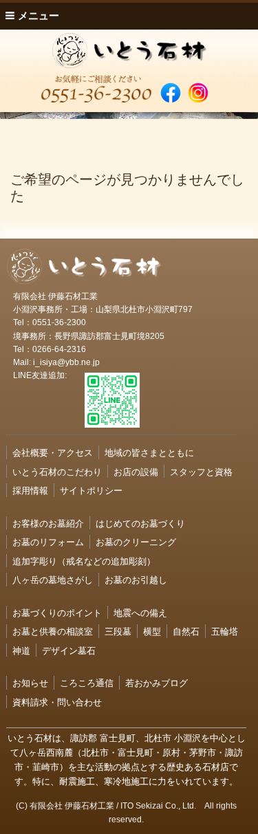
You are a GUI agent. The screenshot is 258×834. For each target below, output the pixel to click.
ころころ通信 (87, 682)
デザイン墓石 (69, 650)
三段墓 (118, 630)
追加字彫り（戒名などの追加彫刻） (83, 560)
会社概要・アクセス (52, 452)
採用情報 (30, 489)
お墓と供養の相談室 (52, 630)
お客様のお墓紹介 (48, 522)
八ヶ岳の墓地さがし (52, 579)
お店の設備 (136, 471)
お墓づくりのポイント (57, 612)
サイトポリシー (91, 489)
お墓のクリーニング (136, 541)
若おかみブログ (156, 682)
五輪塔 (224, 630)
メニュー (37, 15)
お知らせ (30, 682)
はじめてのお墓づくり (140, 522)
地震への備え (140, 612)
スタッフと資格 (201, 471)
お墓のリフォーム (48, 541)
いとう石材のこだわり (57, 471)
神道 (21, 650)
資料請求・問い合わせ (57, 701)
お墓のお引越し (136, 579)
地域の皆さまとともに (149, 452)
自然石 (186, 630)
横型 (152, 630)
